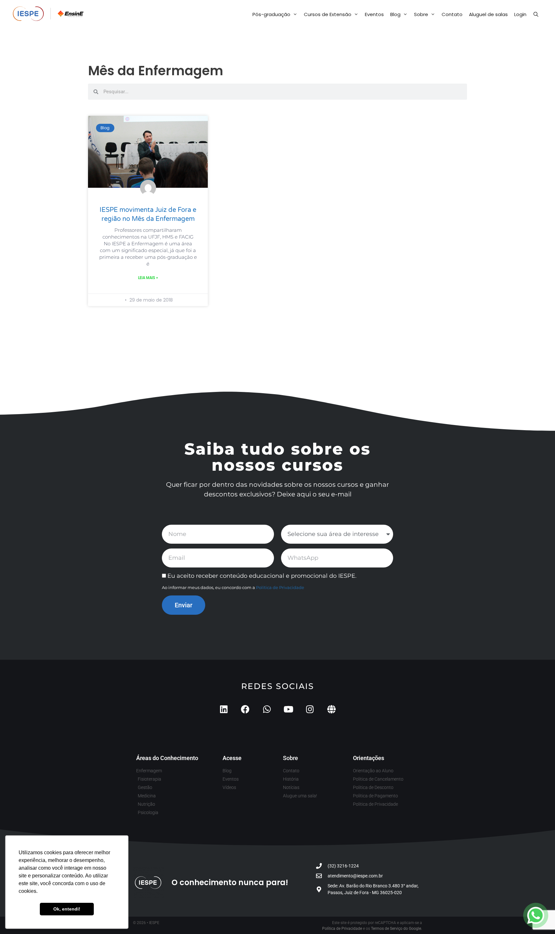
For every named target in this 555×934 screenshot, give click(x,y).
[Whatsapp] (266, 709)
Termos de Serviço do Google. (396, 928)
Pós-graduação (271, 14)
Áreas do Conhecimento (167, 758)
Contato (452, 14)
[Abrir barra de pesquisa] (536, 14)
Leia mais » (148, 277)
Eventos (374, 14)
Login (520, 14)
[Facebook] (245, 709)
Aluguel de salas (488, 14)
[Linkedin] (223, 709)
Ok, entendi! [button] (66, 908)
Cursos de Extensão (327, 14)
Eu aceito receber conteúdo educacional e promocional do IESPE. (262, 575)
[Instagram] (309, 709)
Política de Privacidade (280, 587)
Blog (395, 14)
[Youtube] (288, 709)
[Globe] (331, 709)
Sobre (421, 14)
